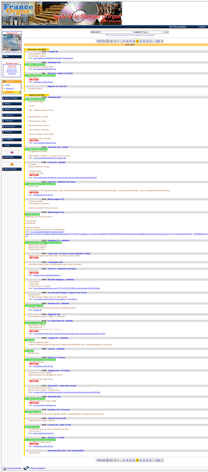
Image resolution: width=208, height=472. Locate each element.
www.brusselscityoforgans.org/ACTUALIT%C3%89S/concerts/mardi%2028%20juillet (66, 288)
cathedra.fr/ (37, 310)
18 (127, 41)
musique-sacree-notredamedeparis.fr (47, 275)
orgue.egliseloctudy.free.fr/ (43, 433)
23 (144, 41)
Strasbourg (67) (11, 71)
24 (147, 41)
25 (151, 41)
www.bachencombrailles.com (44, 69)
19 (130, 41)
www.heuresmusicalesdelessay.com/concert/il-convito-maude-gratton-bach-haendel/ (65, 177)
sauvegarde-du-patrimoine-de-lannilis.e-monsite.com (53, 58)
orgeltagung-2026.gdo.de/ (43, 82)
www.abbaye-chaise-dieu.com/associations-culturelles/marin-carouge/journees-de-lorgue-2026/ (69, 334)
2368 (158, 41)
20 (134, 41)
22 (141, 41)
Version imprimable (14, 468)
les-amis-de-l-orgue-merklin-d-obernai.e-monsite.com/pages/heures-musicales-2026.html (66, 392)
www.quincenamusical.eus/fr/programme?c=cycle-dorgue (55, 299)
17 (124, 41)
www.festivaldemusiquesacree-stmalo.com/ (49, 158)
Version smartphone (37, 468)
